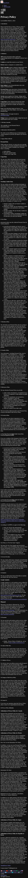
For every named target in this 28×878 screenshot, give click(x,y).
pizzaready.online (5, 115)
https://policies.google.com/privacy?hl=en (11, 595)
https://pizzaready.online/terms (8, 39)
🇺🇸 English (3, 870)
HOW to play (7, 6)
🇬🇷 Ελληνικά (8, 872)
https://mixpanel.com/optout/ (8, 610)
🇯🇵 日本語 (13, 870)
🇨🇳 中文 (8, 870)
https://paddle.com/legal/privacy (17, 642)
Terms (2, 865)
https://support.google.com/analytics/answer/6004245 (14, 599)
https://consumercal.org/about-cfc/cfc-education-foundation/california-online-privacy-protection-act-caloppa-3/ (13, 521)
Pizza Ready (4, 875)
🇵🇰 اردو (21, 872)
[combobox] (4, 10)
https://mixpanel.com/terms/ (7, 614)
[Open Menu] (2, 12)
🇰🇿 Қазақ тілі (15, 872)
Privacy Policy (7, 865)
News (5, 5)
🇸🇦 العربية (18, 870)
